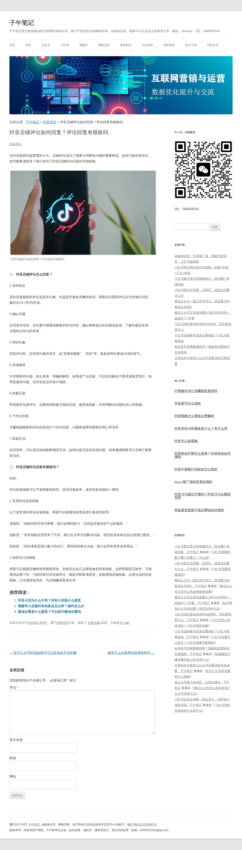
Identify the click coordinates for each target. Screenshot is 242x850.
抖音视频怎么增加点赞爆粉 (194, 416)
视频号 (83, 45)
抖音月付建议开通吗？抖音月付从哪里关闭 (202, 495)
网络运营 (104, 45)
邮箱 (12, 758)
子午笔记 (21, 22)
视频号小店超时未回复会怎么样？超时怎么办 (51, 606)
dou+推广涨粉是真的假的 (193, 482)
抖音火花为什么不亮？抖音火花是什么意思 (49, 600)
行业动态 (147, 45)
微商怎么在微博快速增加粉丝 (131, 653)
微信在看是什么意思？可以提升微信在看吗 (49, 611)
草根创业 (125, 45)
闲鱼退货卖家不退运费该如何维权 (199, 510)
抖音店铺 (94, 623)
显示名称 (16, 740)
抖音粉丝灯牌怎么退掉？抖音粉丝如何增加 (202, 455)
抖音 (28, 45)
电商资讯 (169, 45)
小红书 (64, 45)
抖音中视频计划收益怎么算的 (195, 469)
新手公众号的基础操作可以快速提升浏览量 (43, 653)
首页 (12, 45)
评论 (13, 687)
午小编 (124, 623)
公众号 (46, 45)
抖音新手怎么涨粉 (187, 403)
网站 (12, 776)
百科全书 (212, 45)
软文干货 (191, 45)
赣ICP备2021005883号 (142, 824)
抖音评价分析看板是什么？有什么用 (200, 428)
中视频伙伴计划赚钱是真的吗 (195, 391)
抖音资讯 (62, 623)
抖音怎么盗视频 (186, 441)
